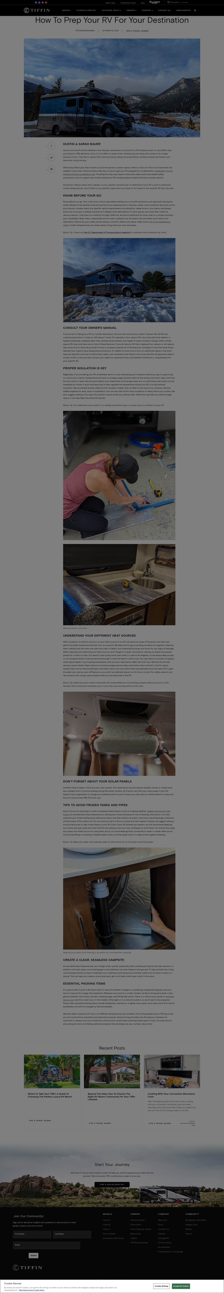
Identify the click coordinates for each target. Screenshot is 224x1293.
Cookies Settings (161, 1286)
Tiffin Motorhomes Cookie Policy (31, 1290)
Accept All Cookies (180, 1286)
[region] (112, 1286)
